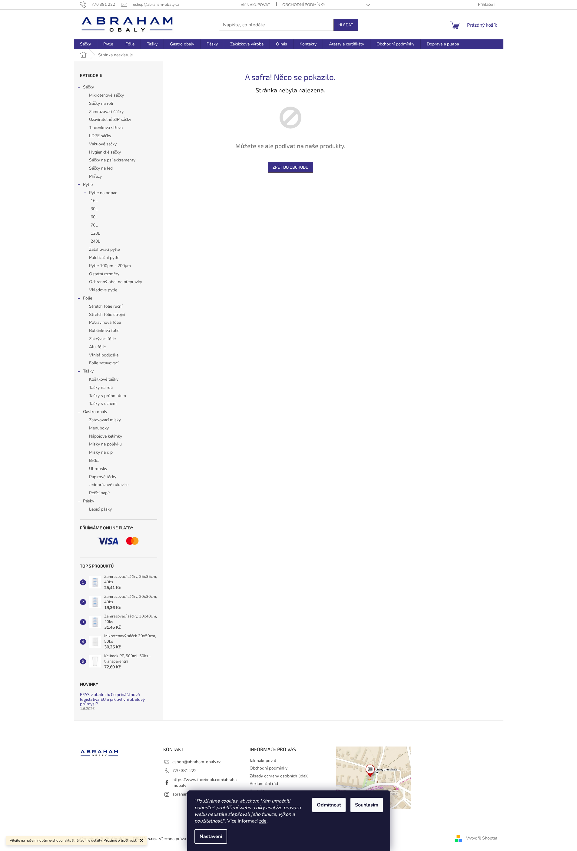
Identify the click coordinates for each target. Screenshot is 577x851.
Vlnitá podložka (103, 355)
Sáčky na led (101, 168)
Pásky (88, 501)
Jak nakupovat (254, 5)
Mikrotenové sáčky (106, 95)
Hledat (345, 24)
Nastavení (211, 836)
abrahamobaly (185, 794)
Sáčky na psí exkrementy (112, 160)
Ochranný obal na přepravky (115, 282)
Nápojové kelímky (105, 436)
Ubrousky (98, 469)
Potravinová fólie (105, 322)
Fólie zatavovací (103, 363)
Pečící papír (99, 493)
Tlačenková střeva (106, 128)
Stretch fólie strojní (107, 314)
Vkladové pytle (103, 290)
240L (95, 241)
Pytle (88, 184)
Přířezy (95, 176)
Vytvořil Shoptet (481, 838)
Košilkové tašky (103, 379)
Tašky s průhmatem (107, 396)
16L (94, 201)
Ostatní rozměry (104, 274)
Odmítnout (329, 805)
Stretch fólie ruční (105, 306)
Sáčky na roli (101, 103)
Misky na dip (101, 452)
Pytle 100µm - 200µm (110, 266)
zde (263, 821)
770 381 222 (184, 770)
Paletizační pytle (104, 257)
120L (95, 233)
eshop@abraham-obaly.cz (196, 762)
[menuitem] (85, 44)
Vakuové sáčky (103, 144)
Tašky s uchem (103, 403)
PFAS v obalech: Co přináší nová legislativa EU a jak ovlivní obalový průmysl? (112, 699)
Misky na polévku (105, 444)
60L (94, 217)
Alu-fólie (97, 347)
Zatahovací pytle (104, 249)
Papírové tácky (102, 477)
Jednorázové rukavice (108, 485)
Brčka (94, 460)
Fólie (87, 298)
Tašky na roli (101, 387)
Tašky (88, 371)
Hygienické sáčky (105, 152)
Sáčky (88, 87)
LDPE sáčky (100, 136)
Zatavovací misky (105, 420)
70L (94, 225)
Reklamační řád (264, 783)
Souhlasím (366, 805)
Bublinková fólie (104, 330)
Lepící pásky (100, 509)
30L (94, 209)
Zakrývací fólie (102, 339)
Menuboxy (99, 428)
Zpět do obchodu (290, 167)
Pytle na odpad (103, 193)
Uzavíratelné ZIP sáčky (110, 119)
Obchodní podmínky (303, 5)
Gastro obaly (95, 412)
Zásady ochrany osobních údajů (279, 776)
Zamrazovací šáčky (106, 111)
